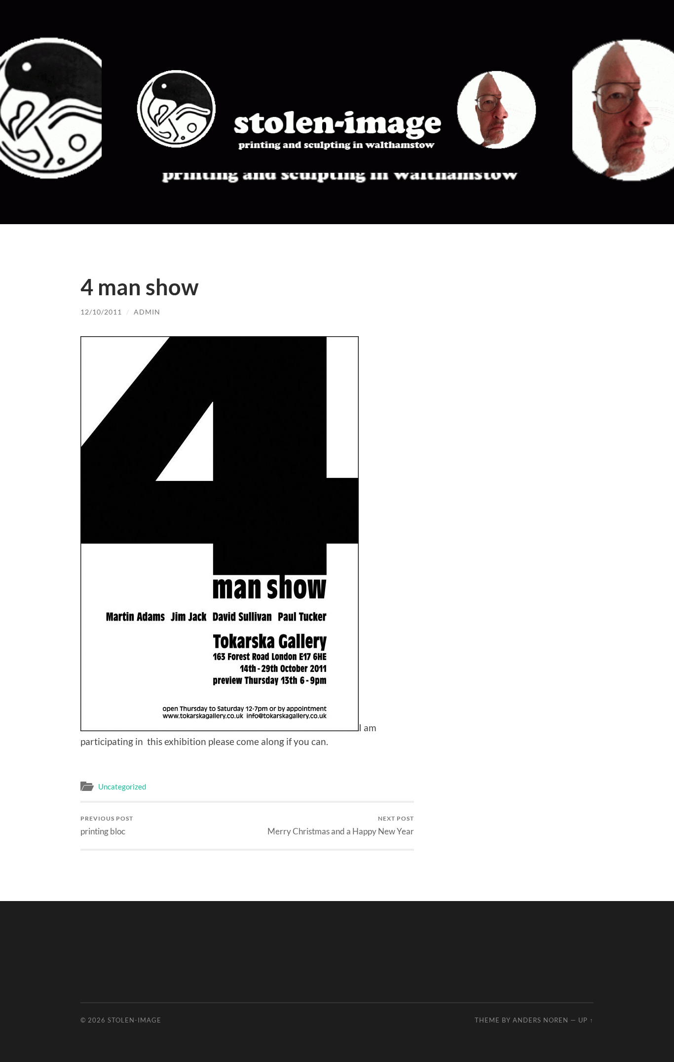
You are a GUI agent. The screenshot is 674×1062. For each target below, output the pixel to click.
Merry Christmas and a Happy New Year (340, 825)
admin (147, 312)
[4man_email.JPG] (219, 727)
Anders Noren (540, 1020)
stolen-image (134, 1020)
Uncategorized (122, 786)
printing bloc (106, 825)
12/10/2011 (101, 312)
